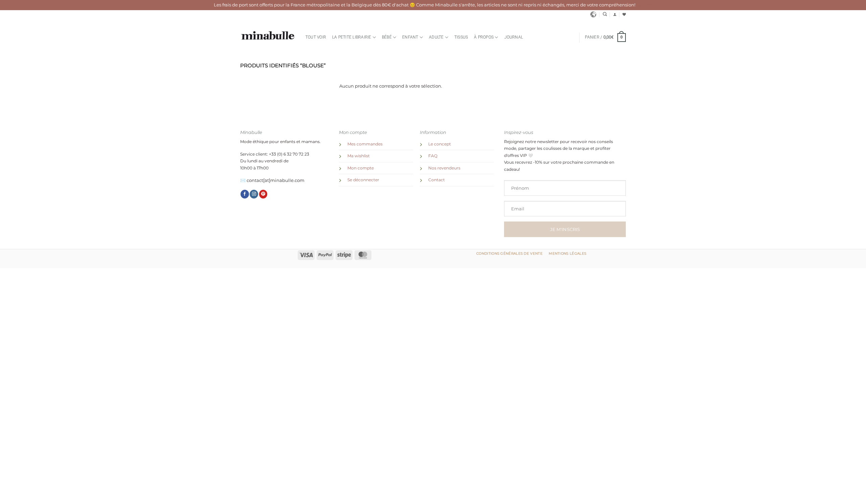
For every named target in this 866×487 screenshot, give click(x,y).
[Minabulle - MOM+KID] (267, 35)
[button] (614, 14)
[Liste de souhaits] (624, 14)
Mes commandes (365, 144)
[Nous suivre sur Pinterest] (263, 194)
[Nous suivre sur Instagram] (254, 194)
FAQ (432, 156)
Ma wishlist (358, 156)
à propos (484, 37)
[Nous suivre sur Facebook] (245, 194)
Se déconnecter (363, 180)
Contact (436, 180)
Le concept (439, 144)
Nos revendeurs (444, 168)
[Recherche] (605, 14)
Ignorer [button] (644, 4)
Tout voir (315, 37)
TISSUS (461, 37)
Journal (513, 37)
